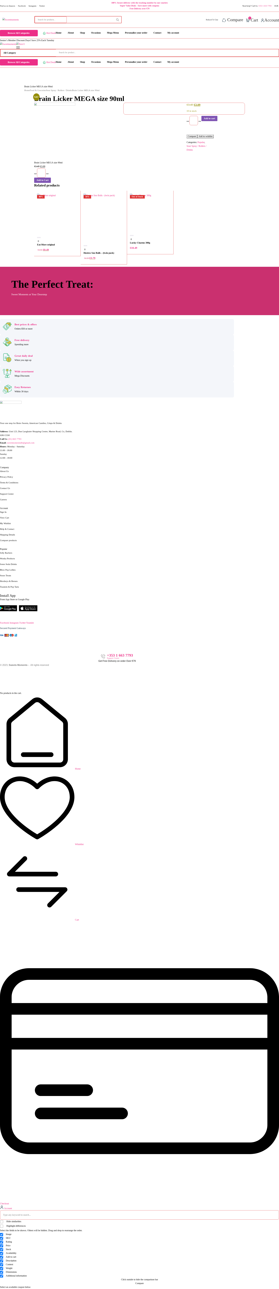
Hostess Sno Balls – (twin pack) (99, 253)
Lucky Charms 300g (140, 243)
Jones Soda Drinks (8, 564)
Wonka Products (7, 558)
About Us (4, 471)
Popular (200, 142)
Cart (76, 920)
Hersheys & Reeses (9, 581)
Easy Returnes (23, 387)
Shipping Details (7, 535)
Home (27, 90)
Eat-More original (46, 244)
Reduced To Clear (212, 20)
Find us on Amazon (7, 6)
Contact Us (5, 488)
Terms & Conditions (9, 482)
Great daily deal (24, 355)
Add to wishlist (205, 136)
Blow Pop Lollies (8, 570)
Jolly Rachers (6, 553)
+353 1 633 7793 (265, 6)
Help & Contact (7, 529)
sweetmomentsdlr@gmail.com (20, 443)
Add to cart (209, 118)
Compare (192, 136)
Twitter (42, 6)
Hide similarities (13, 1221)
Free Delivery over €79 (139, 9)
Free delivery (22, 340)
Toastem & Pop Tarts (9, 587)
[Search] (117, 19)
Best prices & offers (26, 324)
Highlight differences (16, 1226)
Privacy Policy (6, 477)
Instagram (32, 6)
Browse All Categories (18, 33)
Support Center (7, 494)
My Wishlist (5, 523)
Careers (3, 499)
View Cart (4, 518)
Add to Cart (42, 180)
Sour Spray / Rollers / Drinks (59, 90)
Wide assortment (24, 371)
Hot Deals (51, 33)
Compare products (8, 540)
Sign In (3, 512)
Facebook (22, 6)
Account (8, 1208)
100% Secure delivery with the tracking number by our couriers (139, 3)
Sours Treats (5, 575)
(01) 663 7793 (14, 439)
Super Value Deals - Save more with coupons (139, 6)
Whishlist (79, 844)
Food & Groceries (38, 90)
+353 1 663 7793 (120, 655)
